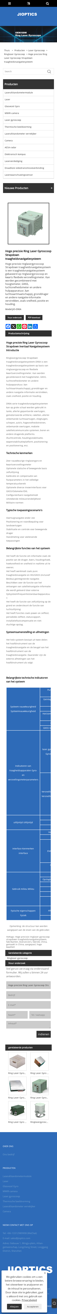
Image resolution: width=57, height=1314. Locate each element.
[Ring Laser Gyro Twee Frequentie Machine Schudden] (39, 1061)
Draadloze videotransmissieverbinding (24, 167)
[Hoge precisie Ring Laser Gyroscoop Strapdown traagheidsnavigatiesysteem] (28, 223)
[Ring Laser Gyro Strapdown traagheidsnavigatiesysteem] (17, 1109)
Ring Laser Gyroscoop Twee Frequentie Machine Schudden (18, 1097)
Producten (19, 50)
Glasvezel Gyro (12, 106)
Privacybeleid (29, 1300)
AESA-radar (10, 147)
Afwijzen (14, 1306)
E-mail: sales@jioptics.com (16, 1238)
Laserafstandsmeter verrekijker (20, 133)
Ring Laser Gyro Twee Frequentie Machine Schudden (40, 1073)
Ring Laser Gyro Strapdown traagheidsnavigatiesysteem (18, 1122)
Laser (7, 99)
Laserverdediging (13, 161)
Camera (9, 140)
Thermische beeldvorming (18, 126)
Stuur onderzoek (15, 317)
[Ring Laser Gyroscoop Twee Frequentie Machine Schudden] (17, 1085)
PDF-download (34, 317)
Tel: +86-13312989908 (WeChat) (20, 1233)
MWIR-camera (12, 113)
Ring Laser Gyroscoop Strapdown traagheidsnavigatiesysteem (40, 1097)
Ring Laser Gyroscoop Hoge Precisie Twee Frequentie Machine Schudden (18, 1073)
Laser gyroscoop (36, 50)
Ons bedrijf (8, 1154)
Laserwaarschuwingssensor (19, 174)
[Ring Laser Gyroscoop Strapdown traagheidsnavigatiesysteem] (39, 1085)
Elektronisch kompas (15, 154)
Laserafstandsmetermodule (19, 92)
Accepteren (33, 1306)
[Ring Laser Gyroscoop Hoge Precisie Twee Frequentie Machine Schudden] (17, 1061)
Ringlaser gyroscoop (14, 54)
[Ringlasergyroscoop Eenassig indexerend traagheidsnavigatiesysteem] (39, 1109)
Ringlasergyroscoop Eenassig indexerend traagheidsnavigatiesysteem (40, 1122)
